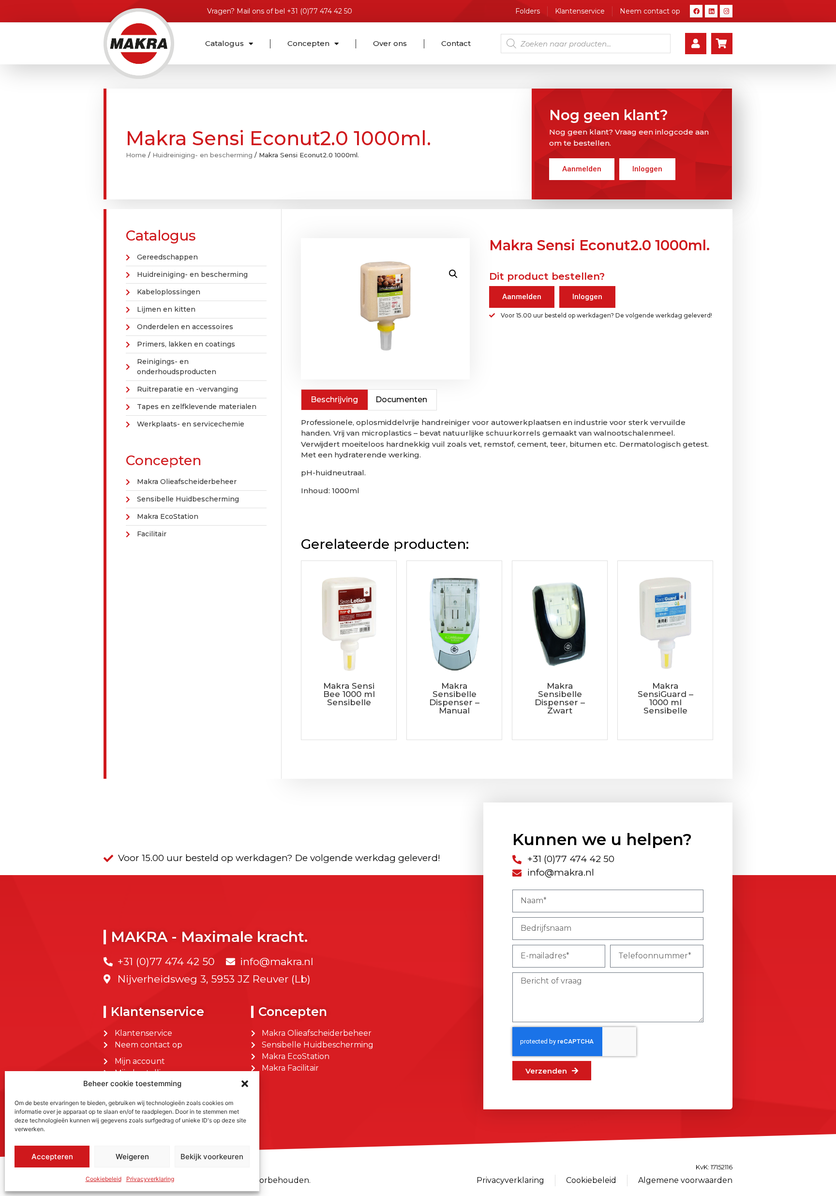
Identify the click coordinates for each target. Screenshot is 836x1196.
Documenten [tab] (401, 399)
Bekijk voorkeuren (211, 1156)
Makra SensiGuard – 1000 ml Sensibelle (665, 698)
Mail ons (250, 11)
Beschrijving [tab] (334, 399)
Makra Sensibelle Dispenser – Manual (454, 698)
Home (136, 155)
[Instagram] (726, 11)
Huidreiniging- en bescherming (202, 155)
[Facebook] (696, 11)
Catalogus (224, 43)
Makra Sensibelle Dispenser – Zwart (560, 698)
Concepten (308, 43)
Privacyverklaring (150, 1178)
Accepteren (52, 1156)
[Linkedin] (711, 11)
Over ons (390, 43)
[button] (245, 1084)
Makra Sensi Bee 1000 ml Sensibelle (349, 694)
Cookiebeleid (103, 1178)
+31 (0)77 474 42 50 (319, 11)
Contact (456, 43)
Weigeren (132, 1156)
